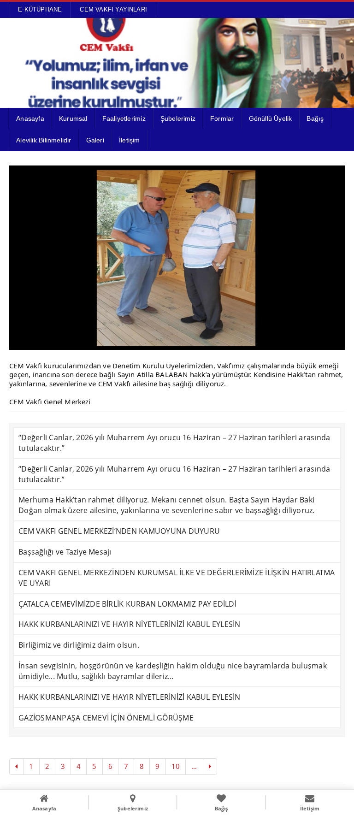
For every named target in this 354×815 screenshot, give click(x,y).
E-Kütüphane (40, 9)
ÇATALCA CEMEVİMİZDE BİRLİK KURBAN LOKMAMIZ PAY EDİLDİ (127, 604)
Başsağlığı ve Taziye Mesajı (64, 552)
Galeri (95, 140)
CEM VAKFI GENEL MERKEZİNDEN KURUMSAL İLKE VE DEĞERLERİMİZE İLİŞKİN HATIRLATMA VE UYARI (176, 577)
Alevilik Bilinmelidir (43, 140)
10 (175, 766)
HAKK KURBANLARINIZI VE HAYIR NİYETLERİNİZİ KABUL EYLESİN (129, 624)
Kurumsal (73, 118)
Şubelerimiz (177, 118)
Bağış (315, 118)
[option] (177, 257)
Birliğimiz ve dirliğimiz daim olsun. (78, 645)
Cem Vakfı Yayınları (113, 9)
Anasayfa (30, 118)
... (194, 766)
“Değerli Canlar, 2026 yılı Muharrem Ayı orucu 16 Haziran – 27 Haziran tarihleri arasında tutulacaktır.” (174, 442)
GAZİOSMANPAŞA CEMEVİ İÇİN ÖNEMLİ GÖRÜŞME (106, 718)
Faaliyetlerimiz (124, 118)
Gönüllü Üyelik (270, 118)
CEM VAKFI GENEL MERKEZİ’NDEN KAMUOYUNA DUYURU (119, 531)
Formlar (222, 118)
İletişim (129, 140)
